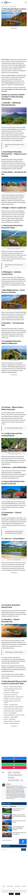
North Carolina (17, 772)
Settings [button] (11, 893)
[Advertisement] (14, 44)
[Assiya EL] (3, 785)
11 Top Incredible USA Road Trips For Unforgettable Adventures (18, 828)
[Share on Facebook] (14, 758)
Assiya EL (8, 784)
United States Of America (13, 780)
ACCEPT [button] (17, 893)
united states (11, 777)
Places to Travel (13, 6)
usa (21, 780)
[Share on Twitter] (14, 761)
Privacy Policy (10, 886)
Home (4, 886)
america (9, 772)
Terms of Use (17, 886)
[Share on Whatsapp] (14, 764)
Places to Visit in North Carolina (14, 775)
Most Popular (13, 806)
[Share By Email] (14, 767)
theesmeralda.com (17, 559)
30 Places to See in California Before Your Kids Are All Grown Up (19, 816)
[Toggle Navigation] (2, 2)
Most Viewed (5, 806)
